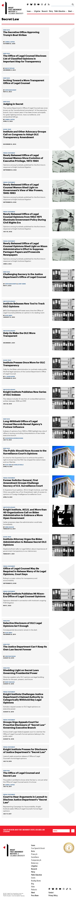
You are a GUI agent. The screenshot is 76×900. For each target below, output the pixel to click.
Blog (32, 883)
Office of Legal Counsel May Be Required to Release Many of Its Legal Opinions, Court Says (24, 571)
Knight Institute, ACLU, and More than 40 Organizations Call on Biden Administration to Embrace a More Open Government (25, 513)
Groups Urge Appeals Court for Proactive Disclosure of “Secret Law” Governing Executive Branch (24, 725)
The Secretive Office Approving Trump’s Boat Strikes (21, 33)
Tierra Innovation (7, 895)
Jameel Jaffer (10, 41)
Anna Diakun (9, 527)
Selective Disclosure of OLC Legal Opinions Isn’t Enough (22, 624)
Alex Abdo (8, 315)
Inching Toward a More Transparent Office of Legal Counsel (23, 82)
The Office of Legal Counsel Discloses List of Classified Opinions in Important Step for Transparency (24, 58)
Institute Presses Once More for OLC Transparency (24, 364)
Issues (29, 11)
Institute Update (9, 301)
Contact (51, 892)
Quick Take (7, 129)
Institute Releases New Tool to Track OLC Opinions (24, 305)
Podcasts (34, 889)
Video (33, 886)
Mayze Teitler (9, 68)
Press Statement (9, 153)
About (70, 11)
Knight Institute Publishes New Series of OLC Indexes (24, 393)
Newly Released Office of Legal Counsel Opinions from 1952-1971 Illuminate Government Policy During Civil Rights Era (24, 218)
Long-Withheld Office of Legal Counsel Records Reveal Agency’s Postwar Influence (22, 424)
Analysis (6, 620)
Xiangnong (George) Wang (14, 438)
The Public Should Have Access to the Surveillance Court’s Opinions (24, 452)
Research (45, 11)
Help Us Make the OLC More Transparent (19, 334)
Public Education (59, 11)
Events (33, 877)
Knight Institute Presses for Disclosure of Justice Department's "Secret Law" (25, 750)
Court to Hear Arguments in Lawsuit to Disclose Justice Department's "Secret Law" (25, 799)
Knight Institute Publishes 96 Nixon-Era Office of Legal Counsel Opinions (24, 595)
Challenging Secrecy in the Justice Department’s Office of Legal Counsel (24, 275)
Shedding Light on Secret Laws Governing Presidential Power (21, 671)
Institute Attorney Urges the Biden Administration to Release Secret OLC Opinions (25, 542)
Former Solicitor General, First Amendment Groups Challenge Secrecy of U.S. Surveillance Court (23, 483)
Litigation (37, 11)
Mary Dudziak (10, 682)
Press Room (34, 895)
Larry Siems (22, 283)
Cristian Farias (10, 656)
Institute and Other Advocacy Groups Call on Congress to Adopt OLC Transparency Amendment (24, 134)
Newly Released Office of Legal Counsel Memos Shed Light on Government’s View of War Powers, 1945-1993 (23, 188)
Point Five (10, 894)
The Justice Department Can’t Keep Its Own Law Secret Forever (25, 648)
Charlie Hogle (18, 464)
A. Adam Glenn (10, 376)
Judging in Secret (13, 104)
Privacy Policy (53, 895)
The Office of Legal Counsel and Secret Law (21, 774)
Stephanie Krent (10, 90)
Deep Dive (6, 30)
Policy (51, 11)
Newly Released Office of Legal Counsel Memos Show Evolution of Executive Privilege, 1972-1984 (23, 158)
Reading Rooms (36, 880)
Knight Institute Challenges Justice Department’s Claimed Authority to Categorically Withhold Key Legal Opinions (23, 698)
